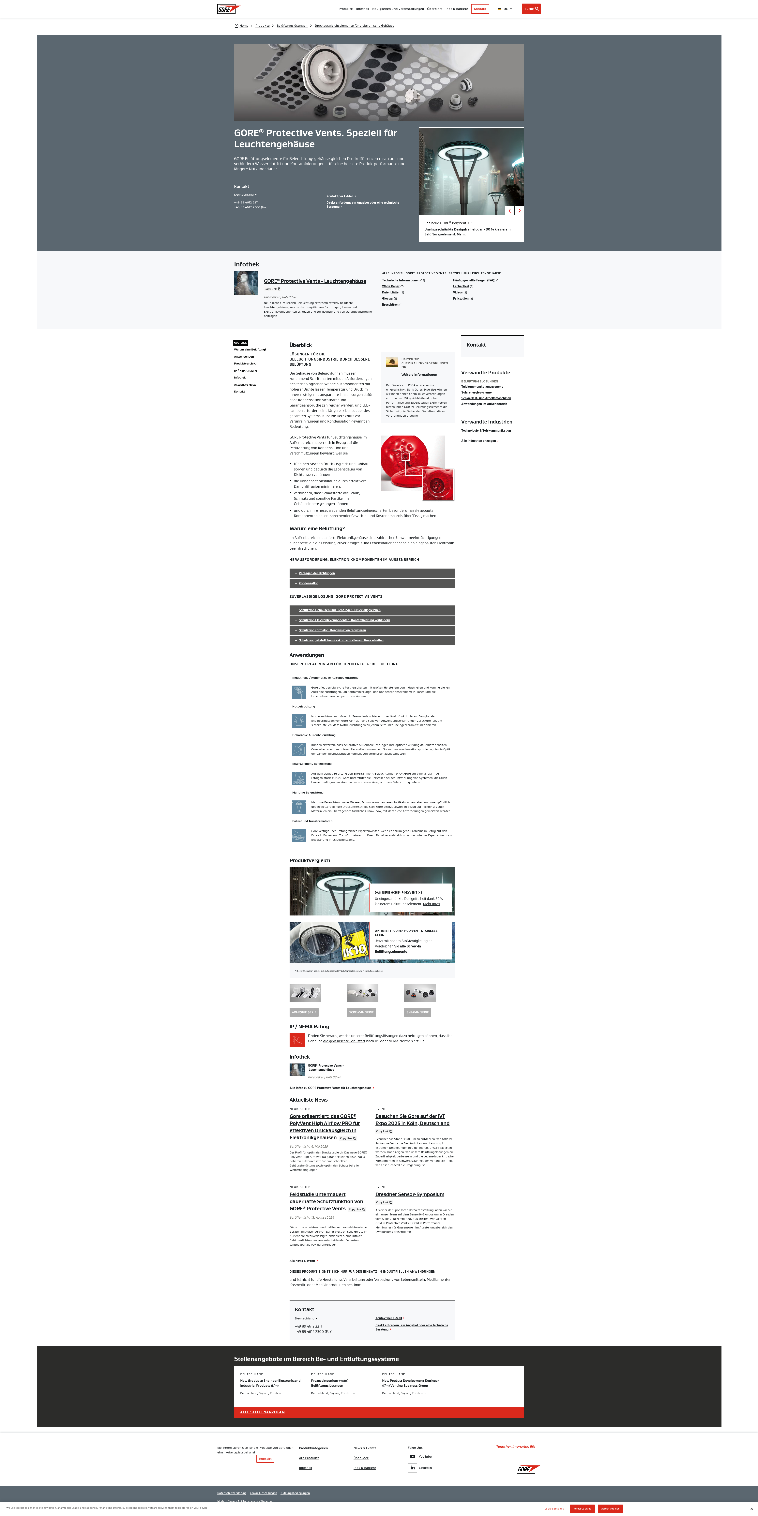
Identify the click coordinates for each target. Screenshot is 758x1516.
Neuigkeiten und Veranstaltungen (398, 8)
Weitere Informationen (419, 374)
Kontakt (480, 8)
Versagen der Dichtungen (317, 573)
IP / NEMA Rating (245, 370)
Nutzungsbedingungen (295, 1492)
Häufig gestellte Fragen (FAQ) (474, 280)
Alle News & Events (302, 1261)
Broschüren (390, 304)
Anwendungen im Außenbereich (484, 404)
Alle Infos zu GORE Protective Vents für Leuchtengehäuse (330, 1088)
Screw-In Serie (361, 1012)
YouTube (425, 1456)
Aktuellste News (245, 384)
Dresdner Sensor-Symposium (409, 1194)
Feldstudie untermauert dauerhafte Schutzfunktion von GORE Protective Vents (326, 1201)
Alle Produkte (309, 1458)
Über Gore (434, 8)
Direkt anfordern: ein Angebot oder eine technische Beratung (362, 204)
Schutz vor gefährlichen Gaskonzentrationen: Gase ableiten (341, 640)
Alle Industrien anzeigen (478, 440)
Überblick (240, 342)
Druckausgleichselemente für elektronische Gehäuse (354, 25)
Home (244, 25)
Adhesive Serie (304, 1012)
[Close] (751, 1508)
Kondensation (308, 583)
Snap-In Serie (417, 1012)
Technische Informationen (400, 280)
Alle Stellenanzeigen (262, 1412)
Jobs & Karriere (365, 1467)
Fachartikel (461, 286)
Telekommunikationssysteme (482, 386)
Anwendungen (244, 356)
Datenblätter (391, 292)
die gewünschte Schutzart (344, 1041)
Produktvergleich (245, 363)
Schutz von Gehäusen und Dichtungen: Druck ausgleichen (340, 610)
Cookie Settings (554, 1508)
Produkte (346, 8)
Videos (458, 292)
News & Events (365, 1448)
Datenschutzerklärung (231, 1492)
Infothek (240, 377)
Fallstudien (461, 298)
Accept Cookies (610, 1508)
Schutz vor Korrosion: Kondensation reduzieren (332, 630)
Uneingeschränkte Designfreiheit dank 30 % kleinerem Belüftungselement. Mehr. (467, 232)
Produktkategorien (313, 1448)
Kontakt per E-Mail (339, 196)
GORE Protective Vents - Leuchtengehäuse (315, 281)
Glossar (387, 298)
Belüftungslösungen (292, 25)
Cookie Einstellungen (263, 1492)
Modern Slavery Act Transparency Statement (246, 1501)
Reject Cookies (582, 1508)
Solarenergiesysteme (476, 392)
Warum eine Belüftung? (250, 349)
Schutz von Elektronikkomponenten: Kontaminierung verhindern (344, 620)
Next (519, 210)
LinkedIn (425, 1467)
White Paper (391, 286)
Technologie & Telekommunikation (486, 430)
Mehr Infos (431, 903)
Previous (509, 210)
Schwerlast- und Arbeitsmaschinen (486, 398)
